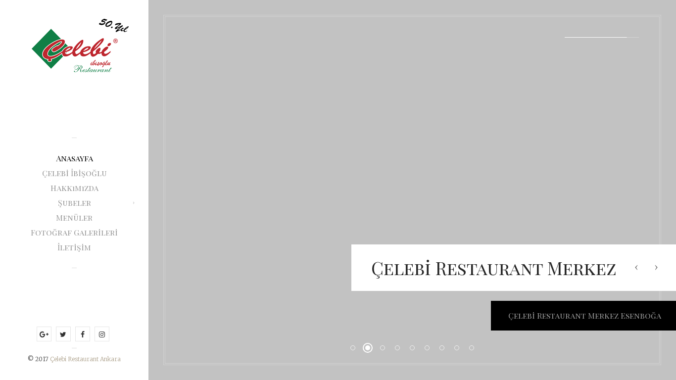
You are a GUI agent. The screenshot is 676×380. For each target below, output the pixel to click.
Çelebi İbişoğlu (74, 173)
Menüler (74, 217)
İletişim (74, 247)
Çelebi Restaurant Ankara (85, 359)
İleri (656, 267)
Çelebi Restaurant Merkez (494, 268)
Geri (636, 267)
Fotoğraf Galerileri (74, 232)
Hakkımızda (74, 188)
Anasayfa (74, 158)
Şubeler (74, 202)
